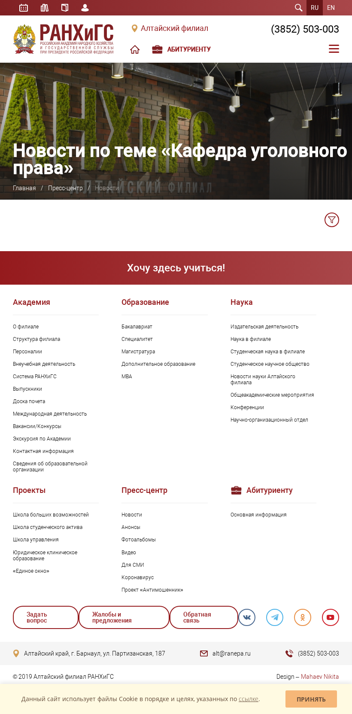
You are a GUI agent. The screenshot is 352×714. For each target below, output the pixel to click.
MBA (126, 377)
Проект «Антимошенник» (152, 590)
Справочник (65, 7)
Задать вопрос (37, 617)
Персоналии (27, 352)
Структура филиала (36, 339)
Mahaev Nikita (320, 676)
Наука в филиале (251, 339)
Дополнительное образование (158, 364)
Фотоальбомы (138, 540)
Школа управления (36, 540)
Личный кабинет (85, 7)
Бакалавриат (136, 327)
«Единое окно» (31, 571)
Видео (128, 553)
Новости (131, 515)
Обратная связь (197, 617)
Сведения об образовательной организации (50, 467)
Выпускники (27, 389)
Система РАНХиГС (35, 377)
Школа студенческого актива (47, 527)
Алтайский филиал (174, 28)
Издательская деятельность (264, 327)
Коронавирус (137, 577)
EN (331, 7)
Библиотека (44, 7)
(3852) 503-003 (305, 29)
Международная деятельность (50, 414)
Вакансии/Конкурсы (37, 426)
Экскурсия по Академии (42, 439)
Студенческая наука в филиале (268, 352)
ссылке (248, 699)
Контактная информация (43, 451)
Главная (24, 188)
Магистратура (138, 352)
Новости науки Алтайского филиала (263, 380)
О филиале (26, 327)
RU (315, 7)
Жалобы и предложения (112, 617)
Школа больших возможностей (51, 515)
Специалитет (137, 339)
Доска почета (29, 401)
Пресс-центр (65, 188)
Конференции (247, 407)
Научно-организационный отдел (269, 420)
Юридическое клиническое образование (45, 556)
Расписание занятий (23, 7)
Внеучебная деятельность (44, 364)
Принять (311, 699)
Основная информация (259, 515)
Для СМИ (132, 565)
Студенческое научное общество (270, 364)
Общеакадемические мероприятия (272, 395)
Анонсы (130, 527)
